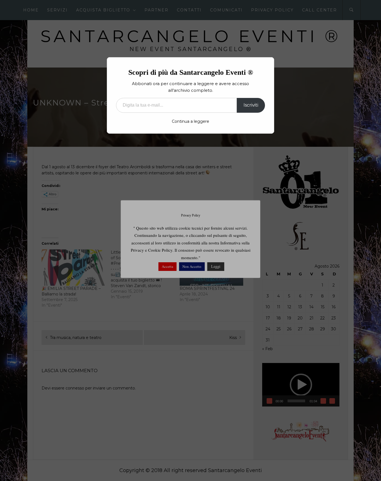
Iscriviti (250, 105)
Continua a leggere (190, 121)
